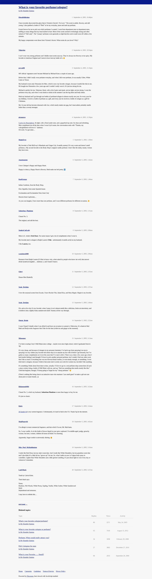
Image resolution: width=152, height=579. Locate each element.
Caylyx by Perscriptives (26, 123)
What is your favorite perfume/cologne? (43, 7)
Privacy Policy (60, 571)
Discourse (30, 576)
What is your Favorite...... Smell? (31, 554)
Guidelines (37, 571)
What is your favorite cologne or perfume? (35, 529)
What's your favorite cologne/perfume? (33, 521)
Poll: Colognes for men (27, 546)
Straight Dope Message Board (11, 2)
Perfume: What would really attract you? (34, 538)
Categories (28, 571)
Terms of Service (48, 571)
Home (21, 571)
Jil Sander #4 (23, 412)
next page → (23, 504)
